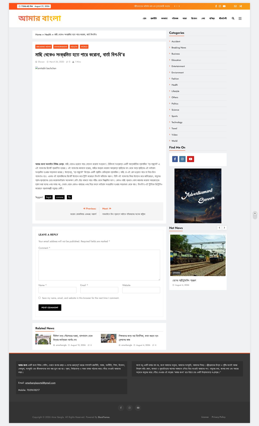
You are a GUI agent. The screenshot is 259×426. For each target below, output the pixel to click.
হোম (144, 18)
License (205, 416)
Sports (175, 116)
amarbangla (61, 345)
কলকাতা (164, 18)
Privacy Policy (218, 416)
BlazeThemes (104, 417)
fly (69, 197)
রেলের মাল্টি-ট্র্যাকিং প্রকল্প (184, 280)
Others (175, 97)
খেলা (203, 18)
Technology (177, 122)
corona (59, 197)
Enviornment (60, 46)
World (84, 46)
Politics (175, 103)
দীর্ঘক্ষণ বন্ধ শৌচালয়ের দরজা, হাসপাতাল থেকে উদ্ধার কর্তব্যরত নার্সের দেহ (72, 338)
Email (84, 285)
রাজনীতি (154, 18)
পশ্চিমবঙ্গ (175, 18)
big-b (48, 197)
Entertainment (178, 66)
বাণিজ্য (212, 18)
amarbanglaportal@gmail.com (40, 383)
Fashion (175, 78)
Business (176, 53)
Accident (176, 41)
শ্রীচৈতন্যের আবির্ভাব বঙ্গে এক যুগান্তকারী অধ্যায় (152, 6)
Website (126, 285)
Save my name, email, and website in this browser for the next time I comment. (80, 298)
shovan (41, 61)
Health (74, 46)
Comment (44, 248)
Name (43, 285)
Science (175, 109)
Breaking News (43, 46)
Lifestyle (175, 91)
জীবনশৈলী (223, 18)
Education (176, 60)
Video (174, 134)
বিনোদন (194, 18)
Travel (174, 128)
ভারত (185, 18)
